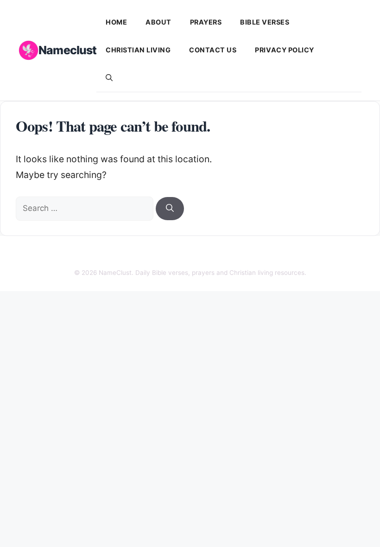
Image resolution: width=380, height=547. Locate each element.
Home (116, 22)
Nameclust (67, 50)
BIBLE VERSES (264, 22)
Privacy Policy (284, 50)
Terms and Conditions (275, 254)
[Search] (170, 208)
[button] (109, 78)
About (158, 22)
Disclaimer (166, 254)
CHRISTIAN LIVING (138, 50)
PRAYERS (206, 22)
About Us (86, 254)
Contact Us (212, 50)
